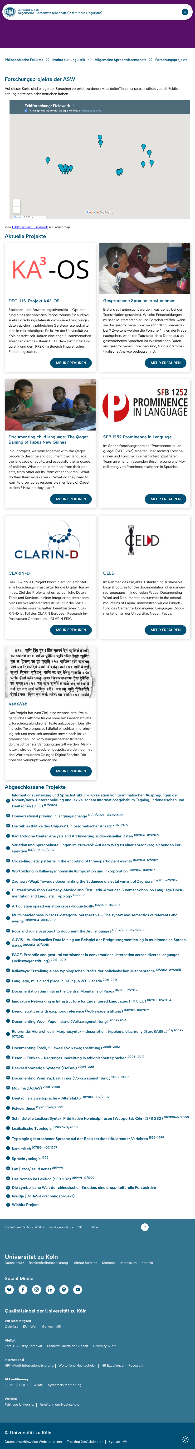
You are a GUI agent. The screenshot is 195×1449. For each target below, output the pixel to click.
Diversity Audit (104, 1346)
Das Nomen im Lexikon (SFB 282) (53, 1178)
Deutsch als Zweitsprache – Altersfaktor (61, 1097)
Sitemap (108, 1263)
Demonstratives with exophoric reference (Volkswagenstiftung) (80, 1010)
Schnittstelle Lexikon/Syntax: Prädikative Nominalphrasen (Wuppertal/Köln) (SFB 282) (100, 1118)
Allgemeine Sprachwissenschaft (121, 60)
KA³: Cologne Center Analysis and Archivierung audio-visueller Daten (85, 835)
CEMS (9, 1385)
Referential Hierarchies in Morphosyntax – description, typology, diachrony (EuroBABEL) (97, 1033)
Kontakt (147, 1263)
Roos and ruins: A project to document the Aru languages (78, 930)
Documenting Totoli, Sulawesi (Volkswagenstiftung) (66, 1047)
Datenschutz (14, 1263)
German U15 (51, 1327)
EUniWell (30, 1327)
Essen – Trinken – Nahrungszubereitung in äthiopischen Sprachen (78, 1057)
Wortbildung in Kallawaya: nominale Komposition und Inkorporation (83, 870)
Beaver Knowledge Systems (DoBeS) (53, 1067)
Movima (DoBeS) (36, 1087)
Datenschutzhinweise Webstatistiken (33, 1442)
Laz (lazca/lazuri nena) (37, 1168)
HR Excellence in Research (122, 1365)
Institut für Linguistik (69, 60)
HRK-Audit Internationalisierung (29, 1365)
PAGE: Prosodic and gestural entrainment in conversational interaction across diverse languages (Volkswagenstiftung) (95, 957)
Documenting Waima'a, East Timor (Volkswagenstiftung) (70, 1077)
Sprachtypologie (30, 1158)
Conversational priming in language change (67, 815)
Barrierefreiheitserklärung (48, 1263)
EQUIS (24, 1385)
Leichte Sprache (85, 1263)
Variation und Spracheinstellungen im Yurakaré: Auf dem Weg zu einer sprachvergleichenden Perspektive (97, 848)
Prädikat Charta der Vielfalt (67, 1346)
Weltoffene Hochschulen (77, 1365)
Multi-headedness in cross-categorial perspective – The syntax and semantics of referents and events (95, 918)
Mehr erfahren (71, 363)
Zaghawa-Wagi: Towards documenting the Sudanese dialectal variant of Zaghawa (95, 881)
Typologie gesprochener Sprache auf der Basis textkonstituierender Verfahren (88, 1138)
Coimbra (11, 1327)
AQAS (38, 1385)
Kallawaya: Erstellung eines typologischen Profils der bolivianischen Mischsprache (96, 970)
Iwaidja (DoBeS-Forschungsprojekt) (43, 1196)
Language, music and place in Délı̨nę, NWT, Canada (64, 980)
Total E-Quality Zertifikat (23, 1346)
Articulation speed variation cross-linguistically (66, 905)
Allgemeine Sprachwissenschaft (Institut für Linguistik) (60, 13)
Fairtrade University (19, 1405)
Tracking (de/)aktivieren (85, 1442)
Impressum (128, 1263)
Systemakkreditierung (64, 1385)
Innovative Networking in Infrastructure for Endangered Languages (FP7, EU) (91, 1000)
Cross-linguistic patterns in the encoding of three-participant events (85, 860)
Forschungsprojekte (171, 60)
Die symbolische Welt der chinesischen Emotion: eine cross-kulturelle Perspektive (84, 1187)
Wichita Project (25, 1204)
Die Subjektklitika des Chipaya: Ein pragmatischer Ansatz (70, 825)
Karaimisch (34, 1148)
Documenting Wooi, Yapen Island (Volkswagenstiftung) (69, 1021)
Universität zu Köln (36, 10)
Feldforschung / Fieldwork (30, 227)
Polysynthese (37, 1108)
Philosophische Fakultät (24, 60)
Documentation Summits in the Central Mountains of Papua (75, 990)
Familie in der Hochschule (59, 1405)
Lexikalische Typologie (45, 1128)
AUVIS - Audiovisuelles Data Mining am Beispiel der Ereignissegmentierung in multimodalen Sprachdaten (100, 942)
